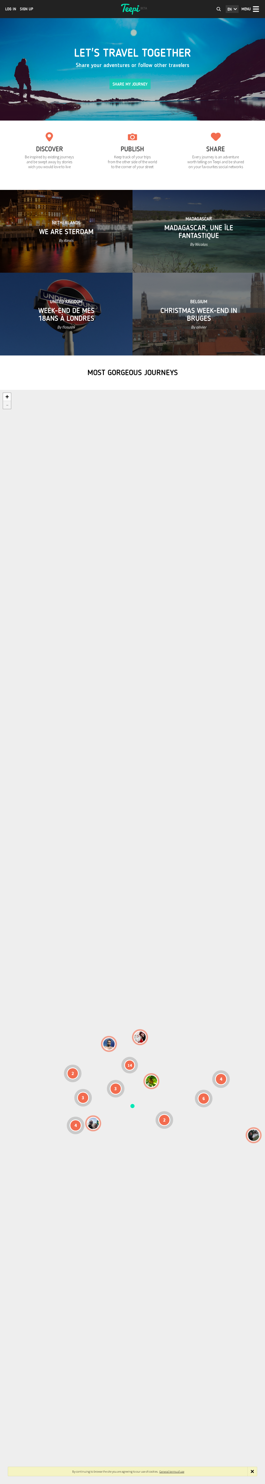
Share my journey (130, 84)
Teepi (132, 9)
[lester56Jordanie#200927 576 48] (151, 1081)
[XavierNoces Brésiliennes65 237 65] (93, 1123)
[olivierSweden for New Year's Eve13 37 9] (140, 1037)
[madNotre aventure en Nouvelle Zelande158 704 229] (253, 1135)
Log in (10, 9)
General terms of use (171, 1471)
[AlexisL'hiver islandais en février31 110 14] (108, 1043)
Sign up (26, 9)
